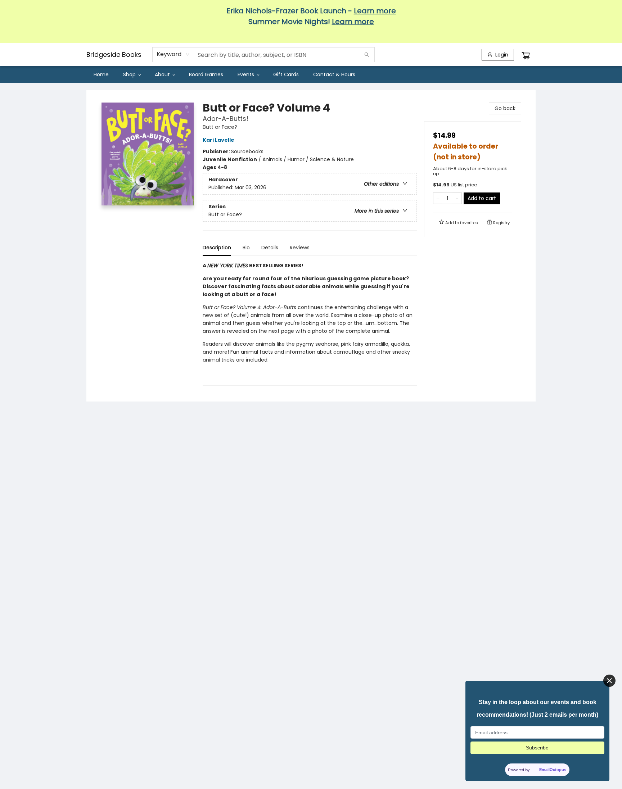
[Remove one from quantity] (437, 198)
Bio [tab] (246, 247)
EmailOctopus (553, 769)
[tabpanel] (310, 324)
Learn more (375, 11)
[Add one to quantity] (456, 198)
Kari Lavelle (218, 140)
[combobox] (173, 54)
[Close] (609, 681)
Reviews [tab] (300, 247)
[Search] (367, 54)
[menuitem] (101, 74)
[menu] (311, 74)
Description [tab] (217, 247)
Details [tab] (269, 247)
